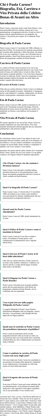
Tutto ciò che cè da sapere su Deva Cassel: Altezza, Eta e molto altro (20, 400)
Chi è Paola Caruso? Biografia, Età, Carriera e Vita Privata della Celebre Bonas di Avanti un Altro (20, 413)
